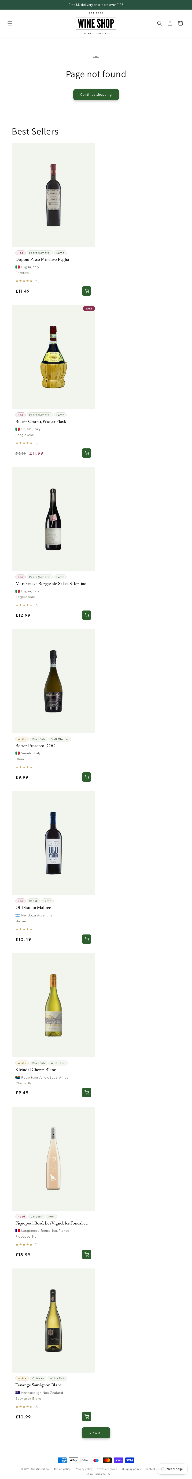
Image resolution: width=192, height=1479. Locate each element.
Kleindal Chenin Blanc (35, 1070)
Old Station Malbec (33, 908)
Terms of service (107, 1469)
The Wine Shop (40, 1469)
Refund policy (62, 1469)
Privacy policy (84, 1469)
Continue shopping (96, 94)
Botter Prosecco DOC (35, 746)
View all (96, 1433)
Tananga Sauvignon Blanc (38, 1385)
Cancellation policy (98, 1473)
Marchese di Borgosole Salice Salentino (50, 584)
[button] (10, 23)
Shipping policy (131, 1469)
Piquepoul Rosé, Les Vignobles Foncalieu (51, 1223)
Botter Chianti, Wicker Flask (40, 422)
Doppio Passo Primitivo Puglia (42, 260)
